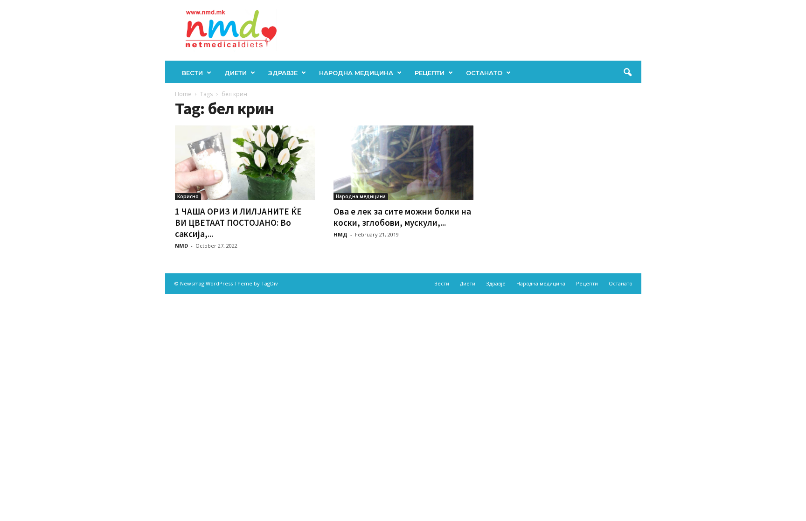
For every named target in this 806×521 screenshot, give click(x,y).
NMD (181, 245)
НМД (340, 234)
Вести (192, 72)
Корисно (188, 196)
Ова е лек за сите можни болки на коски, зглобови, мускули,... (402, 217)
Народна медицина (356, 72)
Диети (235, 72)
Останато (484, 72)
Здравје (283, 72)
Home (183, 94)
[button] (627, 73)
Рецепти (430, 72)
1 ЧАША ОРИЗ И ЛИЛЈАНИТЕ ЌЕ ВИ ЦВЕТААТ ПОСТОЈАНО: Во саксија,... (238, 222)
